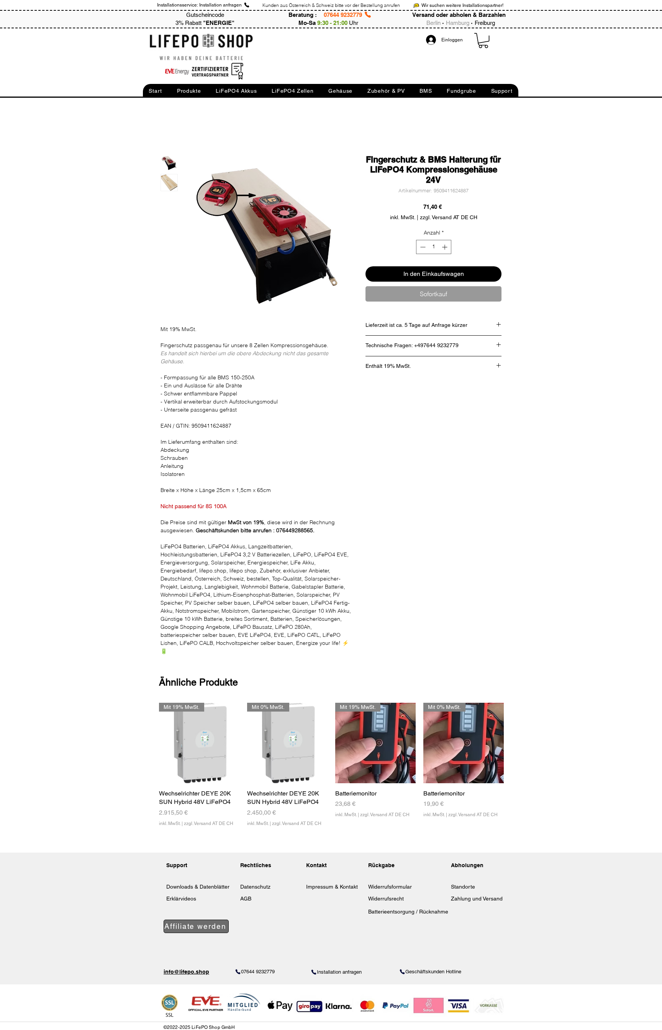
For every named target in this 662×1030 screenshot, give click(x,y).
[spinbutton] (434, 247)
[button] (155, 91)
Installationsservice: (177, 5)
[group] (331, 769)
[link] (483, 40)
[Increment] (445, 247)
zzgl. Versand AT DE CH (208, 823)
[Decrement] (422, 247)
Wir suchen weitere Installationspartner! (462, 5)
